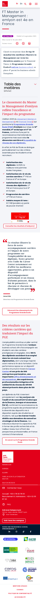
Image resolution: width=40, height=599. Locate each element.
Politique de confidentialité (20, 593)
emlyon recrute (8, 483)
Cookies (20, 590)
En (21, 3)
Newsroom (6, 465)
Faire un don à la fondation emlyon (13, 477)
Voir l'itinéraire (12, 514)
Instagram (17, 43)
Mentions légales (20, 586)
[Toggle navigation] (36, 4)
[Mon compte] (30, 4)
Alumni (5, 472)
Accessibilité (20, 597)
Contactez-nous (14, 488)
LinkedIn (29, 43)
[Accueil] (5, 4)
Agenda (5, 469)
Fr (17, 3)
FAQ (9, 504)
